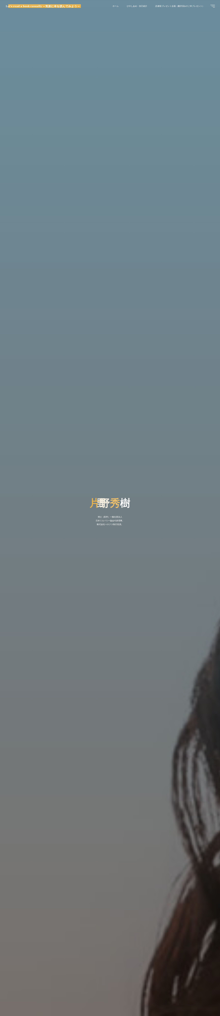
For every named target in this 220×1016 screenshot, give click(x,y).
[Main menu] (212, 6)
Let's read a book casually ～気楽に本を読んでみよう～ (43, 6)
